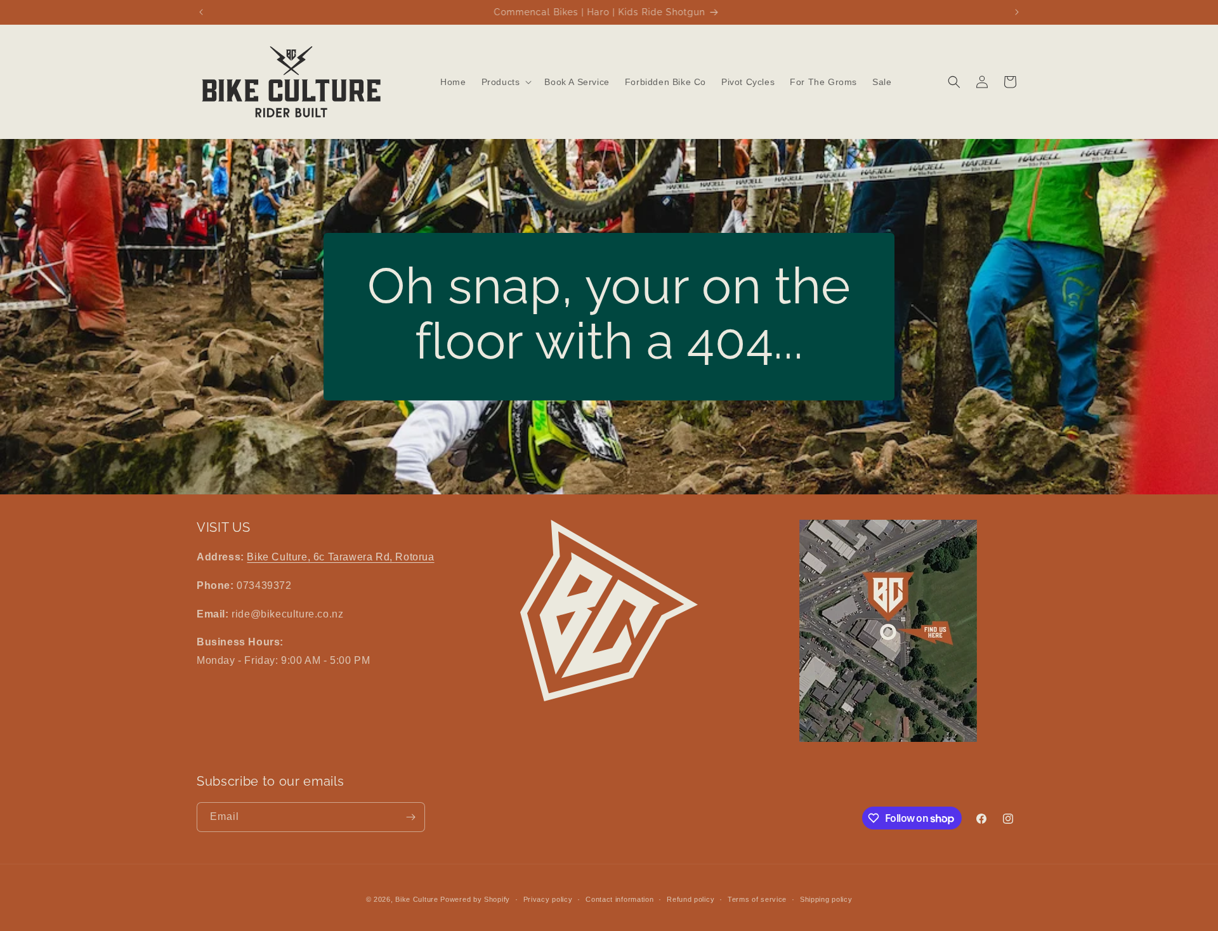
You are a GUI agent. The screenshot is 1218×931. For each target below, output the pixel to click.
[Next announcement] (1017, 12)
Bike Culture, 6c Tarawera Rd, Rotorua (340, 556)
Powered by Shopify (475, 899)
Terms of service (757, 899)
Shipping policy (826, 899)
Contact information (619, 899)
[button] (505, 82)
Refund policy (690, 899)
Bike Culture (416, 899)
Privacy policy (548, 899)
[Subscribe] (410, 817)
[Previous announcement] (201, 12)
